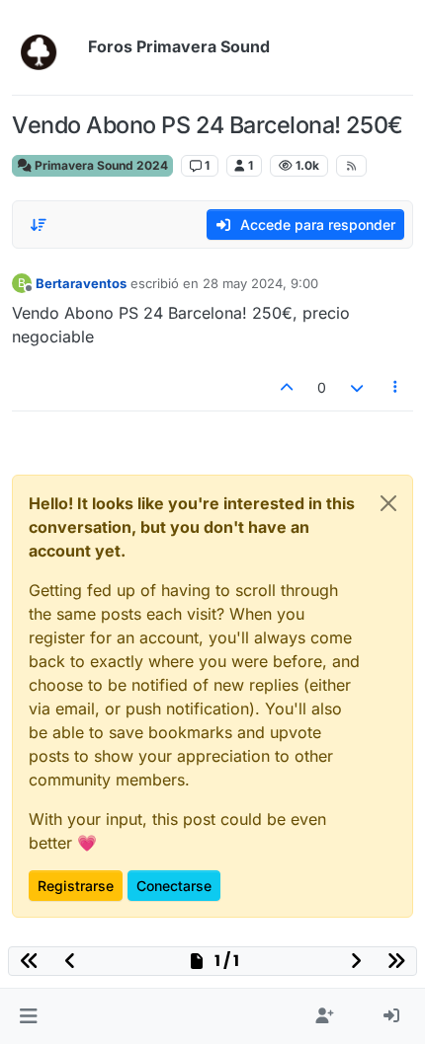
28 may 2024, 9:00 (260, 283)
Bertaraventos (81, 283)
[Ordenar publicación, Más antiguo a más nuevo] (38, 225)
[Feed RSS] (351, 166)
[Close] (388, 503)
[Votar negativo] (357, 387)
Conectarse (174, 885)
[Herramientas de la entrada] (396, 387)
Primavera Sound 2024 (100, 165)
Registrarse (76, 885)
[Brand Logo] (46, 47)
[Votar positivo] (287, 387)
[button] (28, 1016)
